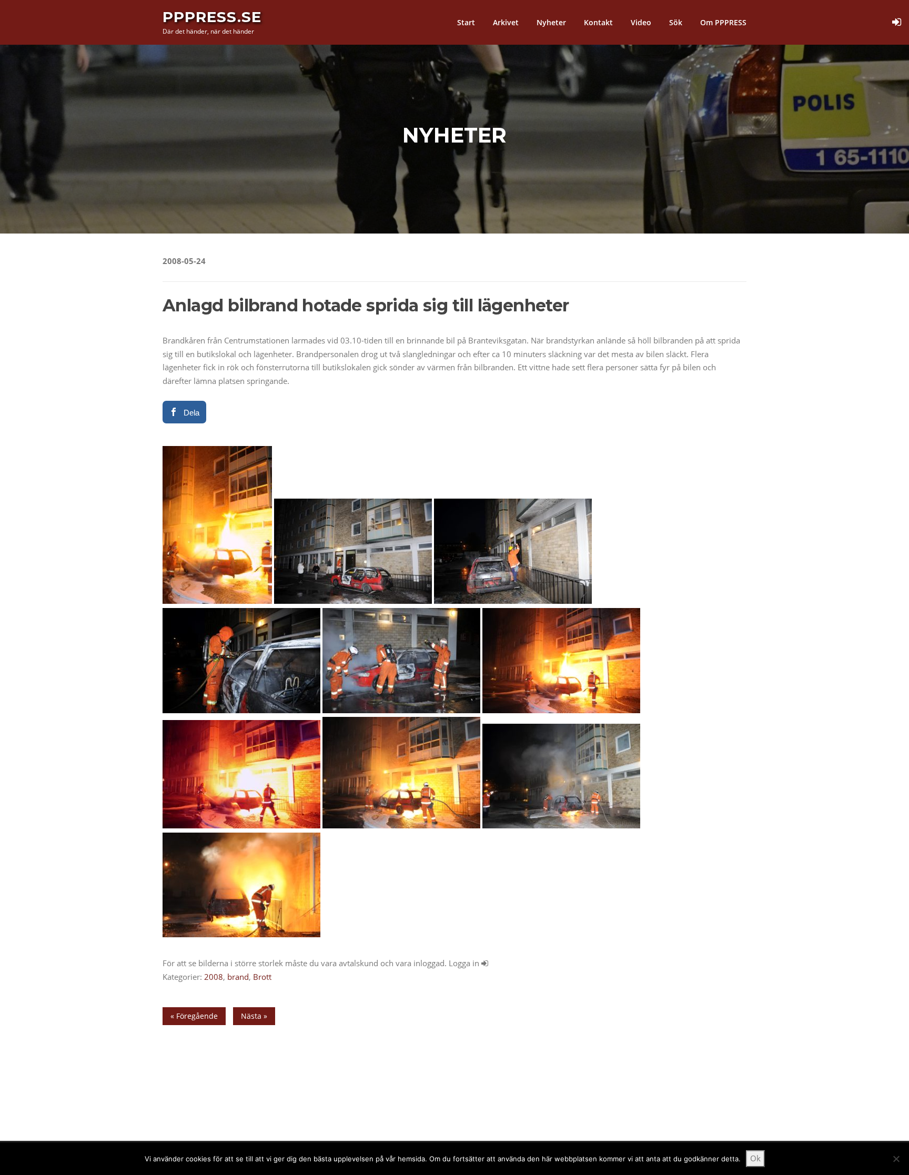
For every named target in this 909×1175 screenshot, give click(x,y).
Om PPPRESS (723, 22)
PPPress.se (212, 17)
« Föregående (194, 1016)
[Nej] (896, 1158)
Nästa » (254, 1016)
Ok (755, 1158)
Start (466, 22)
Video (641, 22)
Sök (675, 22)
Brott (262, 976)
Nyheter (551, 22)
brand (238, 976)
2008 (213, 976)
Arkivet (506, 22)
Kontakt (598, 22)
